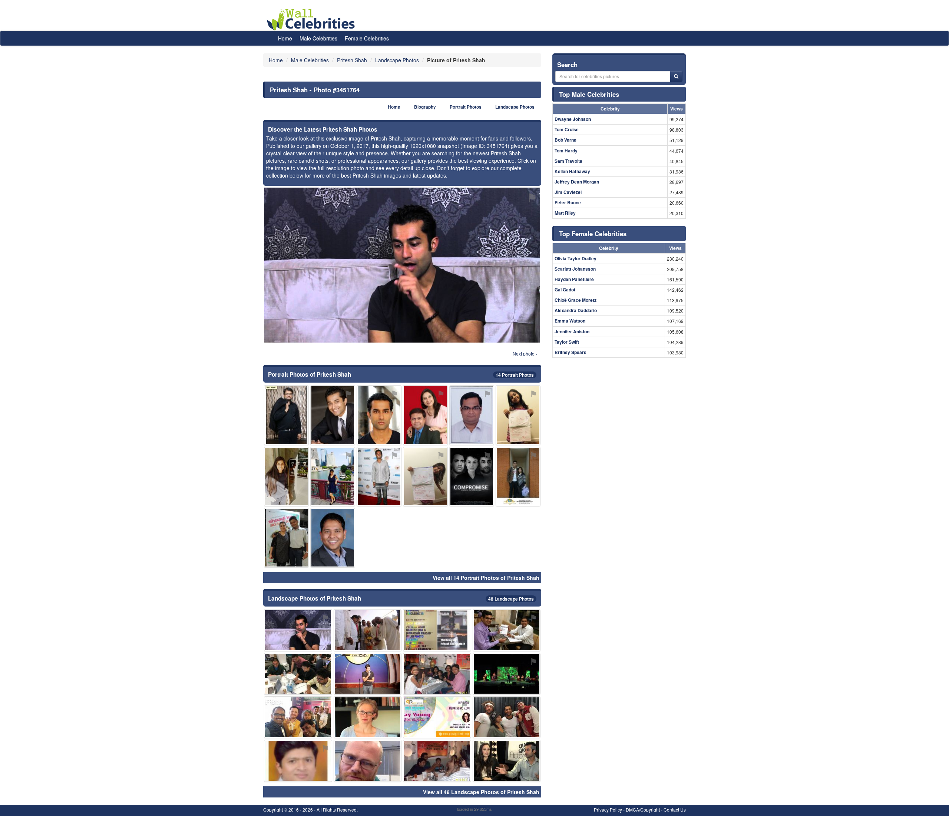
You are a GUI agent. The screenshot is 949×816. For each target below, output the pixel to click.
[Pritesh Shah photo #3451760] (332, 415)
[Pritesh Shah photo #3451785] (298, 717)
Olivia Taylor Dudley (575, 258)
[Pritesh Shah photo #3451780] (368, 630)
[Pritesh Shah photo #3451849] (471, 476)
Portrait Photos (466, 107)
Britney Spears (570, 352)
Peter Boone (568, 202)
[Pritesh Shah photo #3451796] (332, 538)
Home (285, 38)
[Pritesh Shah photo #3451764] (298, 630)
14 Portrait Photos (515, 374)
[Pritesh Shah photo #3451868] (425, 476)
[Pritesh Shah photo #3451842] (507, 674)
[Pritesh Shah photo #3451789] (518, 415)
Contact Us (675, 809)
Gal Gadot (565, 289)
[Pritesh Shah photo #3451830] (368, 717)
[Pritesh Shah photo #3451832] (286, 476)
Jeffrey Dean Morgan (577, 181)
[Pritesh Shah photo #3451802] (286, 415)
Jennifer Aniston (572, 331)
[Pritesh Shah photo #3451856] (437, 717)
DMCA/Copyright (643, 809)
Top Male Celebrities (589, 94)
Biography (425, 107)
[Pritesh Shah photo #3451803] (298, 674)
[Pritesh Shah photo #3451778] (379, 476)
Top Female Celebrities (592, 233)
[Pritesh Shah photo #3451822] (437, 674)
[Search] (676, 76)
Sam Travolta (568, 161)
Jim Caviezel (568, 192)
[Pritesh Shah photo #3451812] (332, 476)
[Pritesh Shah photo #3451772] (471, 415)
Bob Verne (565, 139)
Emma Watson (570, 320)
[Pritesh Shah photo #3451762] (379, 415)
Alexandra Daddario (576, 310)
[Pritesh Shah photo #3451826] (425, 415)
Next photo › (525, 353)
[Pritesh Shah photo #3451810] (437, 761)
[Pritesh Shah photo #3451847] (518, 476)
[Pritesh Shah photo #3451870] (437, 630)
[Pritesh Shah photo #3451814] (507, 761)
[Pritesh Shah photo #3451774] (286, 538)
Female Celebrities (367, 38)
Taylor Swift (567, 341)
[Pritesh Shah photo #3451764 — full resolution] (402, 265)
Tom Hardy (566, 150)
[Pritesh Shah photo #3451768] (368, 674)
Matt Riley (565, 212)
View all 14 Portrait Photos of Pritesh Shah (486, 577)
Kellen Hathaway (572, 171)
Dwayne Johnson (573, 119)
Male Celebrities (318, 38)
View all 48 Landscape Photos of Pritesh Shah (481, 792)
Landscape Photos (515, 107)
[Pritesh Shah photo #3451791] (298, 761)
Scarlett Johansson (575, 268)
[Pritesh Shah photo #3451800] (368, 761)
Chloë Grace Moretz (575, 300)
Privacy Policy (608, 809)
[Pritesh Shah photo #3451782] (507, 630)
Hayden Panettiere (574, 279)
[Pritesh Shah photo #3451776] (507, 717)
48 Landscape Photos (511, 598)
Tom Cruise (567, 129)
